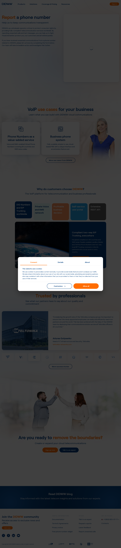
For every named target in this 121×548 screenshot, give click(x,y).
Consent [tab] (33, 262)
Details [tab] (60, 262)
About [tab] (87, 262)
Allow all (86, 286)
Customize (58, 286)
